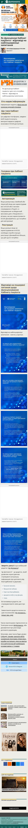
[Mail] (14, 764)
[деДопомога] (13, 1)
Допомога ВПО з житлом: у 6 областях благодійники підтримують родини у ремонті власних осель (16, 716)
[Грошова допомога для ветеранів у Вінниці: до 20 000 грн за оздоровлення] (4, 725)
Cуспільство (14, 34)
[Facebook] (5, 764)
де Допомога (13, 568)
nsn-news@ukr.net (14, 823)
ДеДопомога (18, 625)
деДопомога (20, 34)
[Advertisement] (14, 144)
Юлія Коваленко (14, 48)
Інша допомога (4, 34)
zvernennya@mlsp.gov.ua (18, 821)
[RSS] (9, 764)
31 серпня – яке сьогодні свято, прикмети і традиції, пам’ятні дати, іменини (17, 707)
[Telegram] (18, 764)
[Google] (22, 764)
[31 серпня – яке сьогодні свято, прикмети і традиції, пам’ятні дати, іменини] (4, 708)
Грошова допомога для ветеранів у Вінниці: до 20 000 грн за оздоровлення (17, 724)
